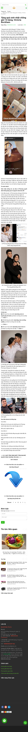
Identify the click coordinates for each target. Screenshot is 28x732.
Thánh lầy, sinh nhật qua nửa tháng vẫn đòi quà (12, 446)
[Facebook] (13, 502)
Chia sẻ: (9, 502)
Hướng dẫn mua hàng (6, 666)
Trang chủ (3, 11)
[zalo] (9, 707)
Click (4, 317)
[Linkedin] (18, 502)
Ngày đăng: (4, 24)
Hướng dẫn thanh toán (6, 668)
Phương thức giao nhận (7, 671)
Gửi (3, 522)
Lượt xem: (20, 24)
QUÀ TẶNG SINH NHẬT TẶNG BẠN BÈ (16, 455)
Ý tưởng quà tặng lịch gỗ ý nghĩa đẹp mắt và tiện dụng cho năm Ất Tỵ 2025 (17, 569)
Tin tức (9, 11)
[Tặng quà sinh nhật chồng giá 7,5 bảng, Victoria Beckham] (20, 502)
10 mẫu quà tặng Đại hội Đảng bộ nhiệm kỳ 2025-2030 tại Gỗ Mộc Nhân (17, 588)
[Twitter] (15, 502)
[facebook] (2, 707)
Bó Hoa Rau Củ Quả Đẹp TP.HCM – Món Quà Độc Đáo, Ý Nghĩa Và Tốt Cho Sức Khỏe (14, 553)
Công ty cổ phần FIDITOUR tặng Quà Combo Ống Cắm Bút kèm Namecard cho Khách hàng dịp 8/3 (16, 582)
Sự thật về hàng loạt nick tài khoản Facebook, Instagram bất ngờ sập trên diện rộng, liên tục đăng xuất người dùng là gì (17, 576)
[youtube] (5, 707)
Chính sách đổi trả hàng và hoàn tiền (10, 673)
